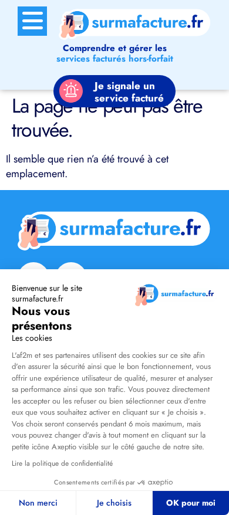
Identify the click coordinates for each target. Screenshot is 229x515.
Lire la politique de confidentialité (62, 463)
